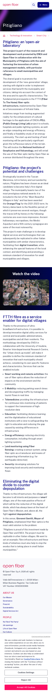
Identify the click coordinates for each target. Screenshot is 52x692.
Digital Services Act (10, 611)
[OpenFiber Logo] (10, 4)
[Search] (34, 5)
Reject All (26, 680)
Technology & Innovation (21, 35)
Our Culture (7, 632)
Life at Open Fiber (10, 629)
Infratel (29, 109)
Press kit (6, 604)
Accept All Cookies (26, 687)
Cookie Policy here (32, 659)
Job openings (8, 625)
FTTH (38, 99)
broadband (8, 329)
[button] (43, 5)
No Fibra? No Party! (10, 622)
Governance (7, 601)
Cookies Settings (26, 672)
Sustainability (8, 608)
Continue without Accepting (41, 636)
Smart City (41, 35)
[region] (26, 662)
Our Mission (7, 597)
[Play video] (26, 292)
